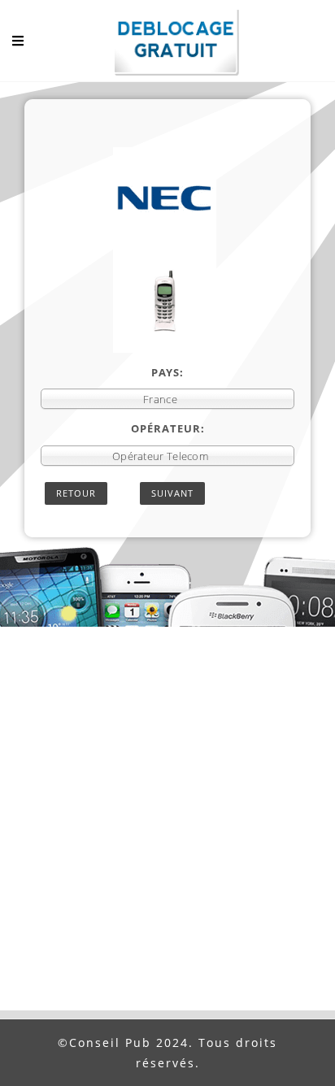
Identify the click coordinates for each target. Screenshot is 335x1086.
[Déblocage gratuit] (167, 44)
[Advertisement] (167, 834)
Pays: (167, 372)
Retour (76, 493)
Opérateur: (168, 428)
